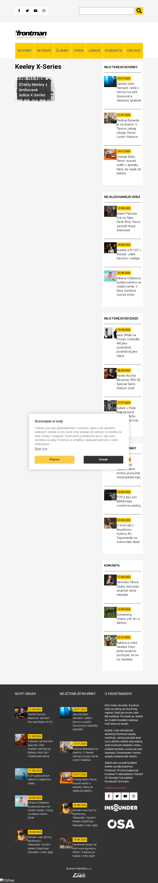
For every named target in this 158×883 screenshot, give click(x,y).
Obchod (134, 50)
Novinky (24, 50)
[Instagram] (44, 11)
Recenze (44, 50)
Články (62, 50)
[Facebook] (19, 11)
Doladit (103, 459)
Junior (94, 50)
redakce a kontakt (115, 787)
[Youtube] (36, 11)
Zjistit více (41, 448)
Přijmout (54, 459)
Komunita (113, 50)
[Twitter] (27, 11)
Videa (78, 50)
